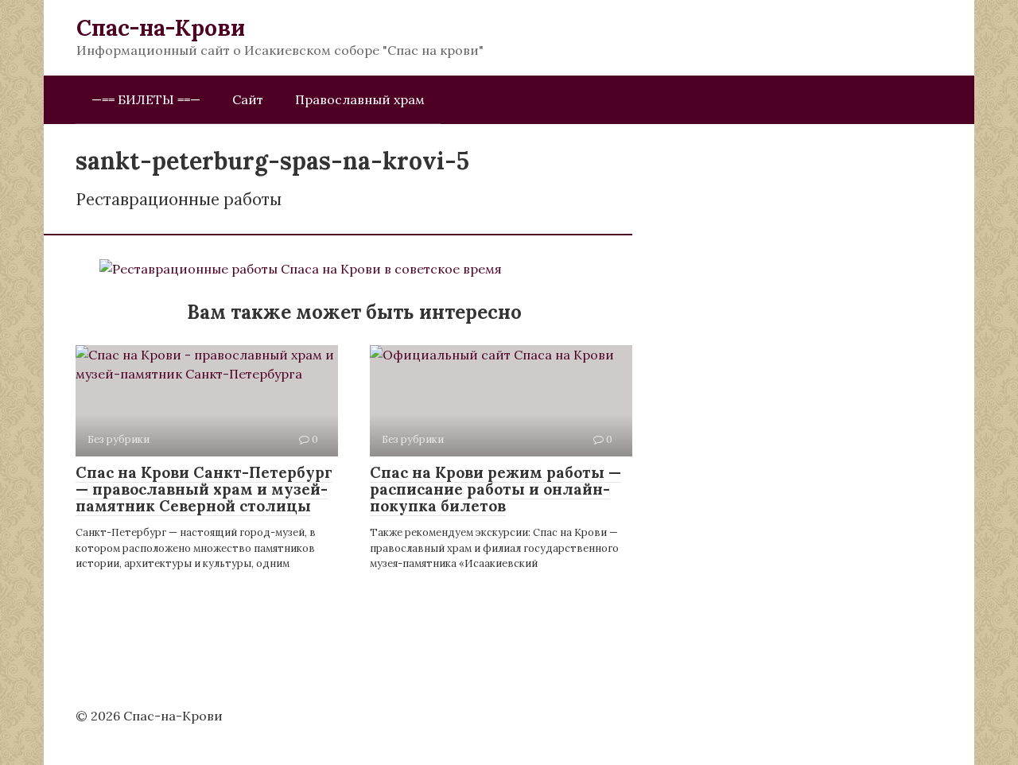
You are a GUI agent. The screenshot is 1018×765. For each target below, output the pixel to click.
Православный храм (360, 99)
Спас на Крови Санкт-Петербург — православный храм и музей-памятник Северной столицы (204, 489)
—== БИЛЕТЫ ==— (145, 99)
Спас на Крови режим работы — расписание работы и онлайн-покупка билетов (495, 489)
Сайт (247, 99)
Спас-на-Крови (160, 28)
